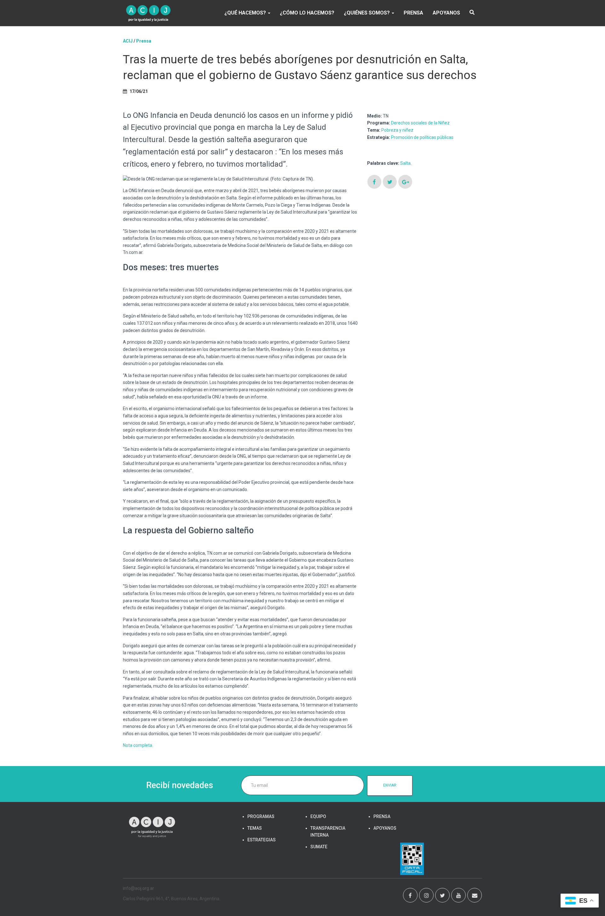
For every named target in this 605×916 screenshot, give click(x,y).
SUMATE (318, 846)
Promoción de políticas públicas (422, 137)
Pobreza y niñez (397, 130)
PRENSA (413, 13)
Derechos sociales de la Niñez (420, 122)
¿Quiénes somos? (367, 13)
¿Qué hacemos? (245, 13)
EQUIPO (318, 816)
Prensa (143, 40)
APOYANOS (446, 13)
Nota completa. (138, 745)
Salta (405, 163)
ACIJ (128, 40)
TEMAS (254, 828)
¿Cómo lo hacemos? (307, 13)
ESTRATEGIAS (261, 839)
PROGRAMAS (260, 816)
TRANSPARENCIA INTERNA (327, 832)
